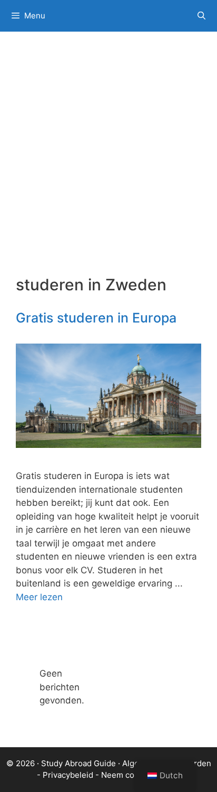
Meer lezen (39, 597)
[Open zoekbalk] (201, 16)
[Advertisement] (108, 161)
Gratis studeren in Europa (96, 318)
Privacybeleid (68, 775)
